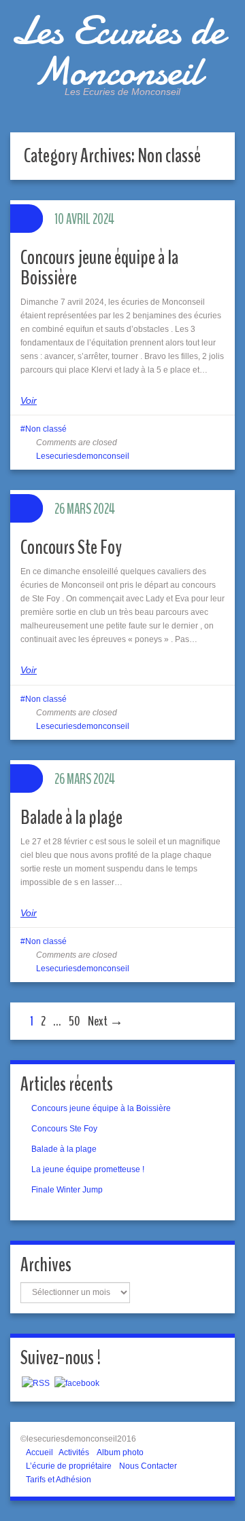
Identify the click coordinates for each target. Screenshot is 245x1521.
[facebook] (77, 1382)
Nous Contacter (148, 1466)
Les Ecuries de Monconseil (118, 51)
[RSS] (35, 1382)
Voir (28, 400)
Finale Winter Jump (67, 1190)
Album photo (120, 1452)
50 (74, 1021)
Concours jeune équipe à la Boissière (99, 268)
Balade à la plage (71, 817)
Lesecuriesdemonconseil (82, 456)
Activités (74, 1452)
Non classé (46, 429)
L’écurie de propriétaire (69, 1466)
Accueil (39, 1452)
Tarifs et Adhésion (58, 1479)
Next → (105, 1021)
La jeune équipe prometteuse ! (87, 1169)
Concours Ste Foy (71, 547)
